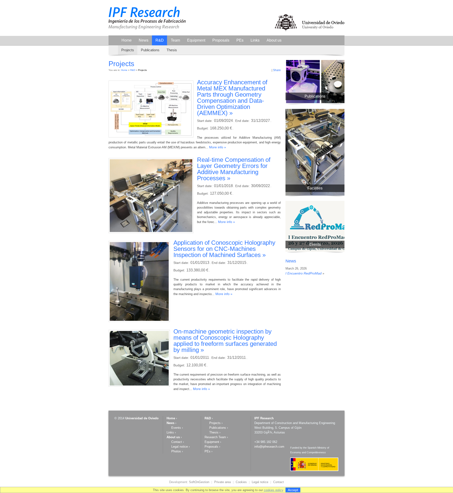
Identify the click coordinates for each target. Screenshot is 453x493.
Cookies (241, 482)
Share (277, 70)
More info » (217, 147)
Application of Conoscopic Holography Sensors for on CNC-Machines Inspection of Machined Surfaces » (224, 248)
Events (315, 244)
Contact (176, 442)
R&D (159, 40)
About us (274, 40)
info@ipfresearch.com (269, 446)
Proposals (220, 40)
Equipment (196, 40)
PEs (239, 40)
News (143, 40)
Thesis (172, 50)
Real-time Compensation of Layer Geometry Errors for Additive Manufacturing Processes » (233, 169)
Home (127, 40)
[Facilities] (320, 194)
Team (175, 40)
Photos (176, 451)
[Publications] (320, 102)
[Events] (320, 251)
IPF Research (264, 418)
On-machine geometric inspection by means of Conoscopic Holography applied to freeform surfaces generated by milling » (225, 340)
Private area (222, 482)
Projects (127, 50)
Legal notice (179, 446)
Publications (150, 50)
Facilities (315, 188)
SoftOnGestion (199, 482)
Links (255, 40)
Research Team (215, 437)
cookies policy (273, 490)
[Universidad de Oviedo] (309, 31)
